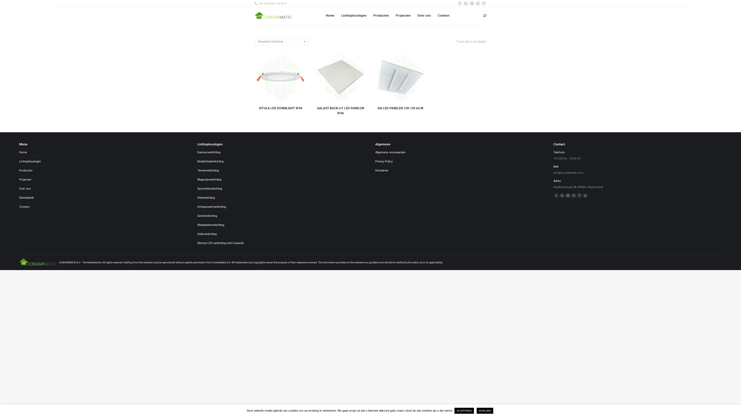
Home (23, 152)
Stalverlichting (206, 197)
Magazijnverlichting (209, 179)
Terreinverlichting (208, 170)
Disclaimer (381, 170)
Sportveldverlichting (209, 188)
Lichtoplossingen (30, 161)
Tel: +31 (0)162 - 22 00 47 (273, 3)
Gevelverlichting (207, 216)
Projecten (25, 179)
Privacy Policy (384, 161)
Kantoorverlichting (208, 152)
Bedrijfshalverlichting (210, 161)
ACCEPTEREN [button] (464, 410)
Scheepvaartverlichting (211, 206)
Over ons (25, 188)
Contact (24, 206)
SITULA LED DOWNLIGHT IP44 (280, 108)
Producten (25, 170)
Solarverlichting (207, 234)
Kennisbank (26, 197)
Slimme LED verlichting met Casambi (220, 243)
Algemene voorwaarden (390, 152)
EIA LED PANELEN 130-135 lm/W (400, 108)
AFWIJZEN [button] (485, 410)
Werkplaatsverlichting (210, 225)
